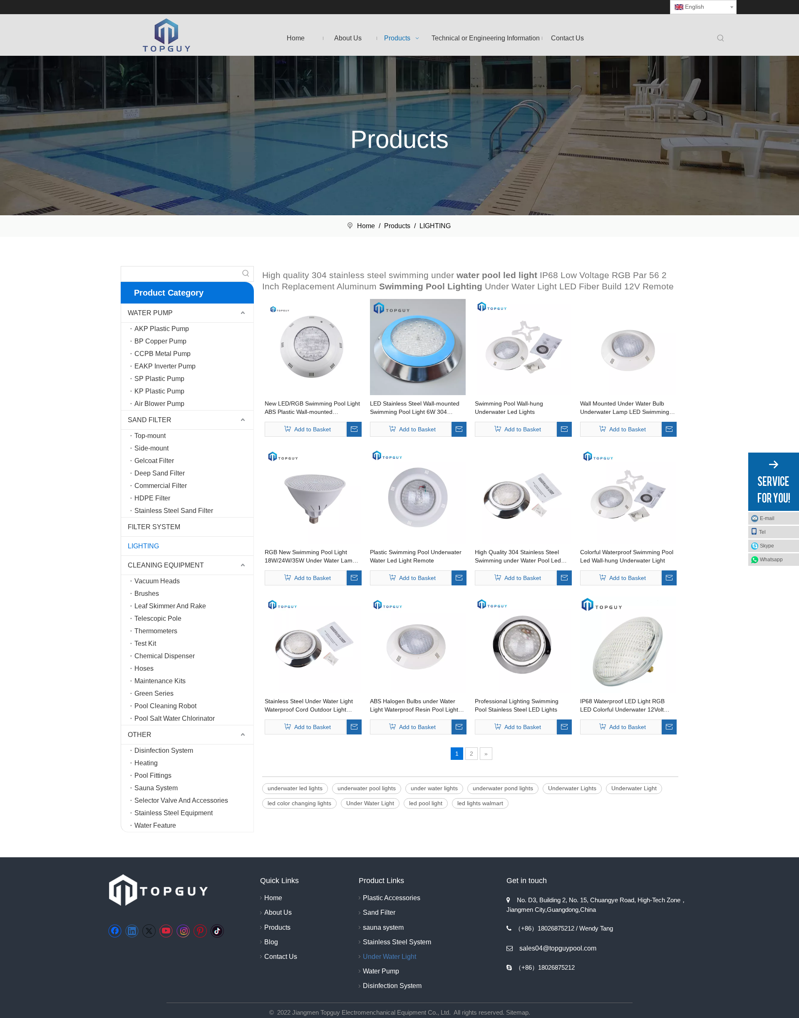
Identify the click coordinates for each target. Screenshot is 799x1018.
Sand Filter (379, 912)
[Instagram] (183, 931)
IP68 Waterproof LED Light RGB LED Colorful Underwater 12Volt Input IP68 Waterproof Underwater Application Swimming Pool (625, 706)
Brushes (146, 593)
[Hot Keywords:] (720, 38)
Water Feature (155, 825)
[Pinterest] (200, 931)
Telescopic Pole (157, 618)
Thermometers (155, 631)
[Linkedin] (132, 931)
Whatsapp (771, 560)
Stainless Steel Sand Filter (173, 510)
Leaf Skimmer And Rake (170, 606)
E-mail (767, 518)
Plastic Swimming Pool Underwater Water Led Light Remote (416, 556)
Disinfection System (163, 750)
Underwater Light (634, 788)
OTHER (139, 734)
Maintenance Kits (160, 680)
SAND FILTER (149, 419)
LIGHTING (143, 546)
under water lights (434, 788)
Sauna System (156, 788)
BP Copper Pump (160, 341)
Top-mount (150, 435)
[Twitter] (149, 931)
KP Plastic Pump (159, 391)
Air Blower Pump (159, 403)
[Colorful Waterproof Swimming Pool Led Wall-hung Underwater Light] (628, 495)
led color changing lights (299, 803)
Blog (271, 942)
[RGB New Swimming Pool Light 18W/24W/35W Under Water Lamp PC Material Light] (313, 495)
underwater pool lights (366, 788)
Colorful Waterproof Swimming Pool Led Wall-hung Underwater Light (626, 556)
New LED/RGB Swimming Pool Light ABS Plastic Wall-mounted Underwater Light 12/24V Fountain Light (312, 408)
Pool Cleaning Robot (165, 705)
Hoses (144, 668)
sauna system (383, 927)
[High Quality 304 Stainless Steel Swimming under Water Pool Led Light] (523, 495)
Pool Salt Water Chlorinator (174, 718)
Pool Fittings (152, 775)
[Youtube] (166, 931)
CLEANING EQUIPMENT (166, 565)
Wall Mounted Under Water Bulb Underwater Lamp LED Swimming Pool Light (624, 408)
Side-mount (151, 448)
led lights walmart (480, 803)
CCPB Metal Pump (162, 353)
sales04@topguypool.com (557, 948)
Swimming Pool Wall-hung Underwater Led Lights (509, 407)
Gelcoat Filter (154, 460)
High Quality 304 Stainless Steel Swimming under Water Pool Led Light (518, 557)
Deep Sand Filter (159, 473)
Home (273, 897)
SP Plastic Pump (159, 378)
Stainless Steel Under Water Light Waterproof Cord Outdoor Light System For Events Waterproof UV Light (310, 706)
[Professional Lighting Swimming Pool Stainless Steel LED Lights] (523, 644)
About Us (278, 912)
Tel (762, 532)
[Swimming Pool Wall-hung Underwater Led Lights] (523, 346)
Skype (767, 546)
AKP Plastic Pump (161, 328)
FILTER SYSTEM (154, 526)
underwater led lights (295, 788)
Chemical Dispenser (164, 656)
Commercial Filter (160, 485)
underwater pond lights (503, 788)
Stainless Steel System (397, 942)
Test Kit (145, 643)
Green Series (154, 693)
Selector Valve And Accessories (181, 800)
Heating (146, 763)
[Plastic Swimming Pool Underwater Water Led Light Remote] (418, 495)
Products (277, 927)
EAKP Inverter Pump (165, 366)
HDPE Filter (152, 498)
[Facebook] (115, 931)
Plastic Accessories (391, 897)
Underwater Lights (572, 788)
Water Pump (381, 971)
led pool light (425, 803)
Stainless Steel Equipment (173, 812)
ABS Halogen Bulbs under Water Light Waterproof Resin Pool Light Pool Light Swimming (414, 706)
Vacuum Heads (157, 581)
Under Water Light (370, 803)
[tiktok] (217, 931)
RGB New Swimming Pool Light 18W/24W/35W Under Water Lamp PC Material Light (310, 557)
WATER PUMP (150, 312)
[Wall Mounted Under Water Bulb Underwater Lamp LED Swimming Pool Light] (628, 346)
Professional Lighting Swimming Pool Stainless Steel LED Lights (516, 705)
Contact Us (280, 956)
